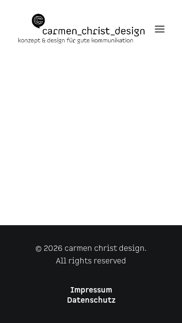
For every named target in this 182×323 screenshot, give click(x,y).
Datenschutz (91, 300)
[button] (159, 29)
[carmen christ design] (81, 29)
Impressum (91, 290)
